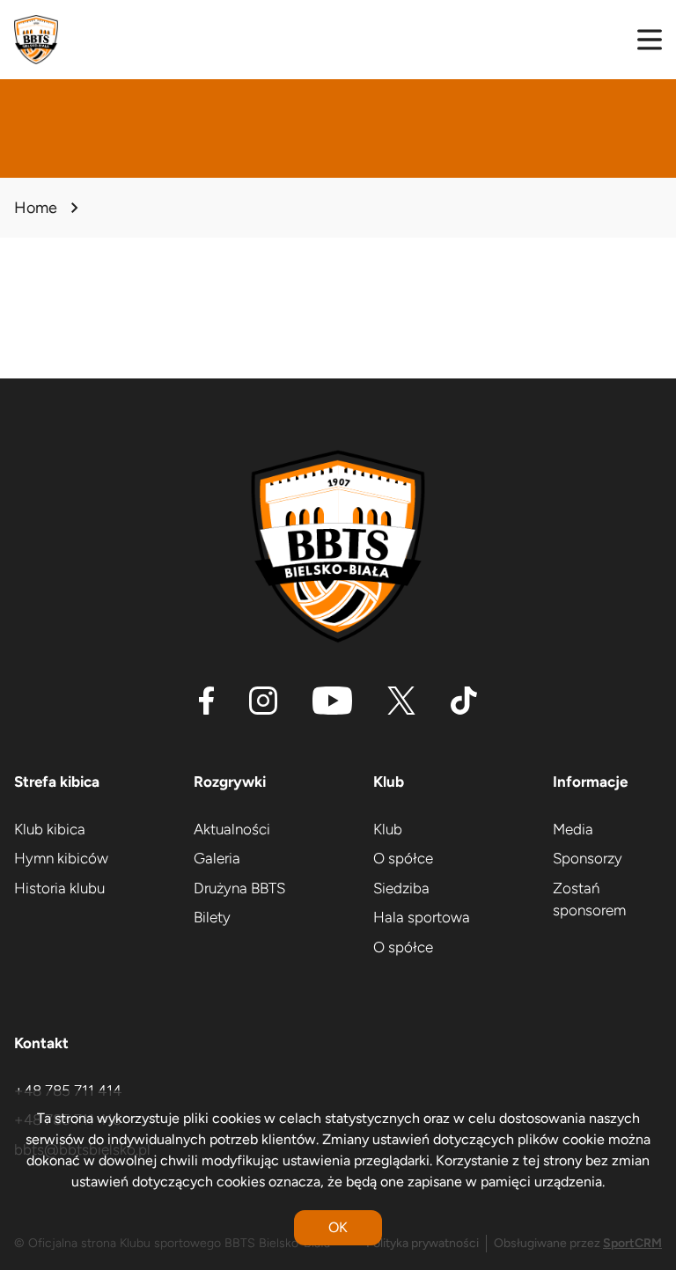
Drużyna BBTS (239, 888)
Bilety (212, 917)
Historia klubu (59, 888)
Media (573, 829)
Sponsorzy (587, 858)
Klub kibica (49, 829)
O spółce (403, 858)
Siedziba (401, 888)
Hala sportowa (421, 917)
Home (35, 207)
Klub (387, 829)
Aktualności (232, 829)
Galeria (217, 858)
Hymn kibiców (61, 858)
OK (338, 1227)
